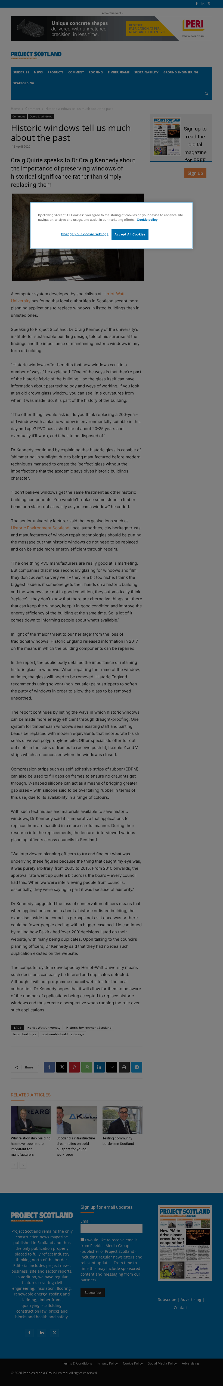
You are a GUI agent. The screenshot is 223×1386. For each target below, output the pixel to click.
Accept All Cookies (129, 234)
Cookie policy (147, 219)
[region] (111, 225)
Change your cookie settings (84, 234)
